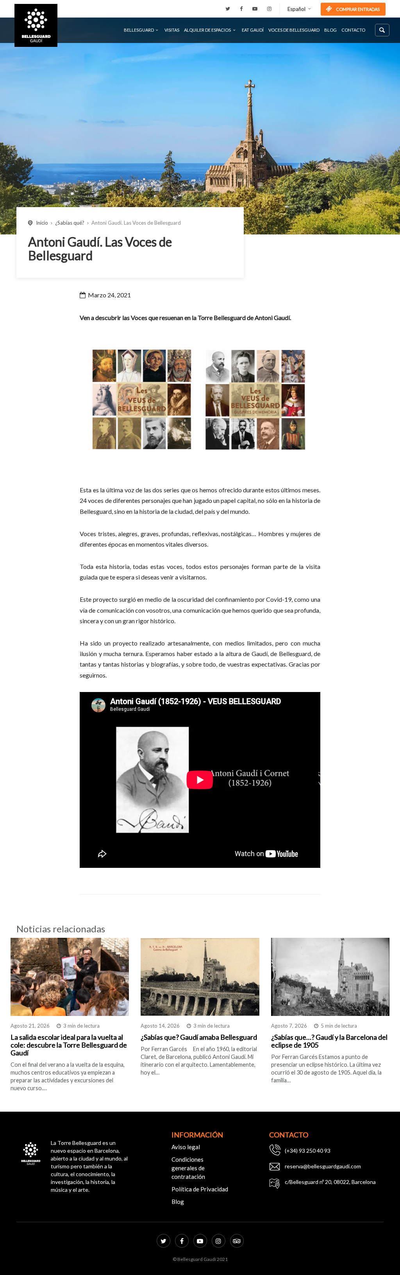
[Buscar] (382, 30)
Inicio (42, 223)
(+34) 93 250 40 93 (307, 1150)
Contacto (353, 29)
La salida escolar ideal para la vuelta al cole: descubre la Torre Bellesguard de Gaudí (69, 1045)
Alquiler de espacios (207, 29)
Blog (330, 29)
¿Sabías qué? (69, 223)
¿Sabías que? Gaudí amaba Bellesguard (199, 1037)
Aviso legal (185, 1146)
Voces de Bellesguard (294, 29)
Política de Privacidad (199, 1189)
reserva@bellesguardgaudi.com (323, 1166)
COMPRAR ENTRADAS (357, 9)
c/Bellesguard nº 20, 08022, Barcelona (330, 1181)
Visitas (171, 29)
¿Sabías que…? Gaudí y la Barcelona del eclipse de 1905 (329, 1041)
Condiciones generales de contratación (188, 1168)
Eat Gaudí (253, 29)
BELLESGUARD (139, 29)
